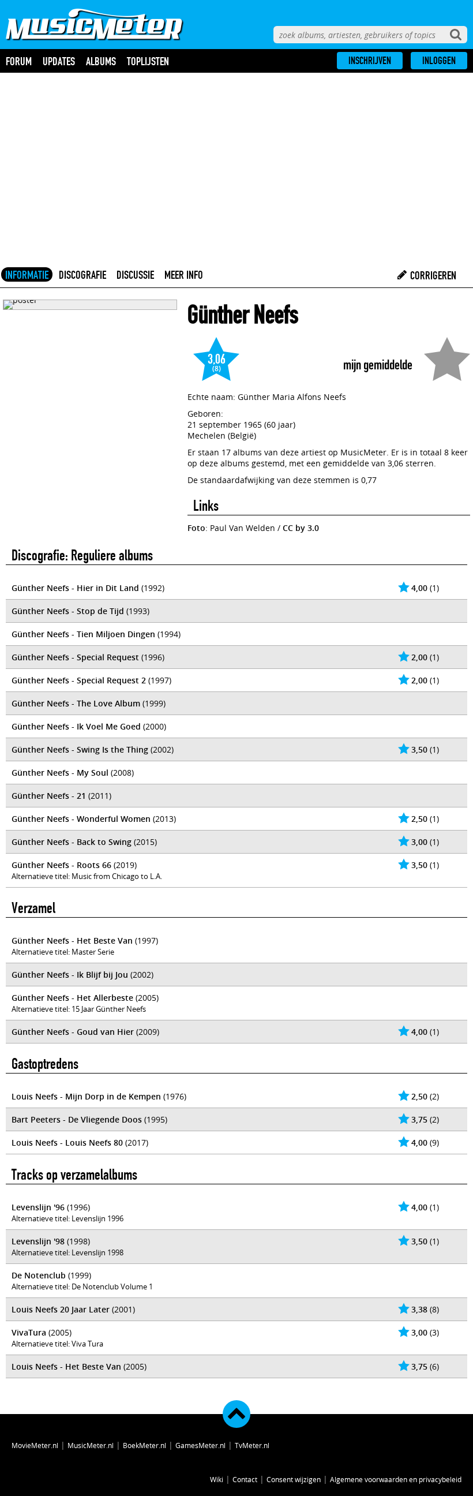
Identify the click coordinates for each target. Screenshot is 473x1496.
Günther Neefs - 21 (49, 795)
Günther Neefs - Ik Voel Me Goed (76, 726)
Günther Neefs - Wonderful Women (81, 818)
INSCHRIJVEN (369, 60)
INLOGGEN (439, 60)
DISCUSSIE (135, 275)
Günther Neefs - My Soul (60, 772)
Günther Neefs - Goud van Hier (73, 1031)
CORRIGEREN (432, 275)
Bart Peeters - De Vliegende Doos (77, 1119)
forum (19, 61)
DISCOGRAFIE (82, 275)
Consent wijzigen (293, 1479)
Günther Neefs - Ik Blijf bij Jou (70, 974)
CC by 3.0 (301, 527)
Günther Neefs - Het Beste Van (72, 940)
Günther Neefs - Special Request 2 (79, 680)
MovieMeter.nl (35, 1445)
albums (101, 61)
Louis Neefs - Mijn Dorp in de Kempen (86, 1096)
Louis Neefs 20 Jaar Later (61, 1309)
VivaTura (29, 1332)
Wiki (216, 1479)
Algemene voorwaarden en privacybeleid (395, 1479)
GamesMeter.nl (200, 1445)
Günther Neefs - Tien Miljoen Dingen (83, 634)
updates (59, 61)
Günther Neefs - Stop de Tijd (68, 610)
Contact (244, 1479)
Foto (196, 527)
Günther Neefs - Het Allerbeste (72, 997)
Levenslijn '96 (38, 1207)
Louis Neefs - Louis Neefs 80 (67, 1142)
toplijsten (148, 61)
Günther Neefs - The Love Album (76, 703)
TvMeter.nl (252, 1445)
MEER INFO (183, 275)
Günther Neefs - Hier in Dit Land (75, 587)
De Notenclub (39, 1275)
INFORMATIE (26, 275)
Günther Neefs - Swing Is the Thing (80, 749)
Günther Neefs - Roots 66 (61, 864)
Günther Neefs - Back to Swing (72, 841)
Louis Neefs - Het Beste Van (66, 1366)
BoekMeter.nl (144, 1445)
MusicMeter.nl (90, 1445)
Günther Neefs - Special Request (75, 657)
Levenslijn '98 (38, 1241)
